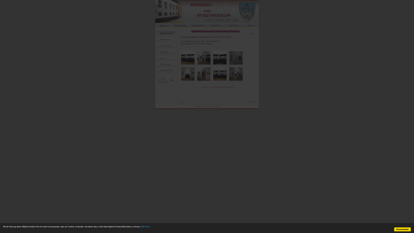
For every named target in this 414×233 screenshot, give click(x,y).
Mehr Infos (145, 226)
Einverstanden (402, 229)
